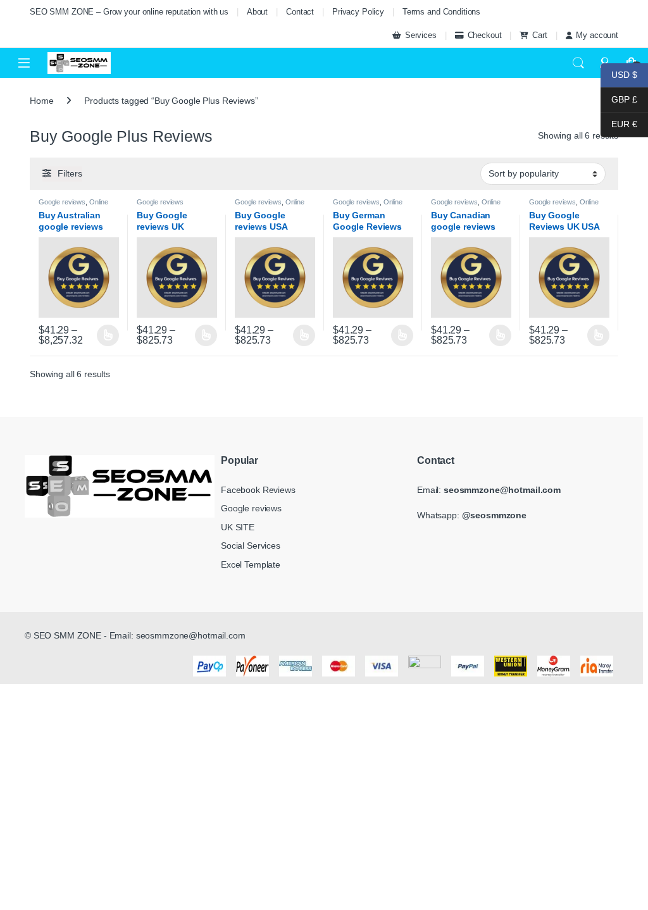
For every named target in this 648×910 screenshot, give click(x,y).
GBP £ (619, 99)
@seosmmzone (494, 515)
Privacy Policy (358, 11)
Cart (539, 35)
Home (41, 101)
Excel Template (250, 564)
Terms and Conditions (441, 11)
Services (421, 35)
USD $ (619, 75)
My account (597, 35)
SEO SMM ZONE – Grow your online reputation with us (129, 11)
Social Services (250, 545)
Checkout (485, 35)
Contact (300, 11)
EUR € (619, 124)
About (257, 11)
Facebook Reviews (258, 490)
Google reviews (62, 202)
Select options (104, 335)
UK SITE (237, 527)
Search (578, 63)
